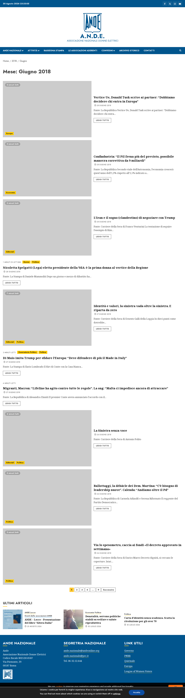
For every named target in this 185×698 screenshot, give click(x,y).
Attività (32, 50)
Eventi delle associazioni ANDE (38, 616)
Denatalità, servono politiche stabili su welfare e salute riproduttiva (103, 619)
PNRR (127, 655)
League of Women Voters (138, 671)
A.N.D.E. (92, 36)
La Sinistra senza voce (110, 430)
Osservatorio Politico (27, 352)
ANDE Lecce (30, 612)
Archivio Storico (129, 50)
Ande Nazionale (12, 50)
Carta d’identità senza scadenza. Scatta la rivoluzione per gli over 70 (149, 619)
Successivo (108, 589)
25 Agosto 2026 (34, 626)
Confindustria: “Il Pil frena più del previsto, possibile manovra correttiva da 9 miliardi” (134, 158)
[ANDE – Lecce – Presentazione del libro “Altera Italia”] (13, 619)
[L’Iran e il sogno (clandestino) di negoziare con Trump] (47, 227)
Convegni (107, 50)
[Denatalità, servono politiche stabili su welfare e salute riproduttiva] (73, 619)
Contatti (149, 50)
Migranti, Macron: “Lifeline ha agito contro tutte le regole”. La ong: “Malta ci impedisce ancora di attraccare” (85, 388)
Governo (129, 650)
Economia (10, 192)
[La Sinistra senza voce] (47, 438)
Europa (9, 133)
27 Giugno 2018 (104, 314)
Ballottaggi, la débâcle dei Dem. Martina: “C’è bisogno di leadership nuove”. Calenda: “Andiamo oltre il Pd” (136, 488)
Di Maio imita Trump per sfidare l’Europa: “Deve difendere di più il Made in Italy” (65, 358)
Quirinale (129, 661)
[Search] (180, 50)
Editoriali (10, 252)
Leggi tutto (102, 120)
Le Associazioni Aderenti (82, 50)
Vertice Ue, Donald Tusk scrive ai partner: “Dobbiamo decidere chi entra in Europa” (134, 99)
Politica (35, 262)
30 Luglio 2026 (94, 626)
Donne (26, 262)
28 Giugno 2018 (104, 105)
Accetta (136, 692)
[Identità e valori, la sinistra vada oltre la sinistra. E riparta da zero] (47, 317)
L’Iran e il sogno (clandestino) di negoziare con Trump (134, 218)
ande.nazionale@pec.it (76, 655)
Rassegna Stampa (54, 50)
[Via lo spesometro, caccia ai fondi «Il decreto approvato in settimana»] (47, 556)
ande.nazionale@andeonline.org (81, 650)
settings (116, 693)
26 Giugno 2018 (104, 435)
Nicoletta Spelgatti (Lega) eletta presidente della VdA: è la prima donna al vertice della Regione (75, 268)
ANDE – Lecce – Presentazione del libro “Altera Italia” (42, 621)
